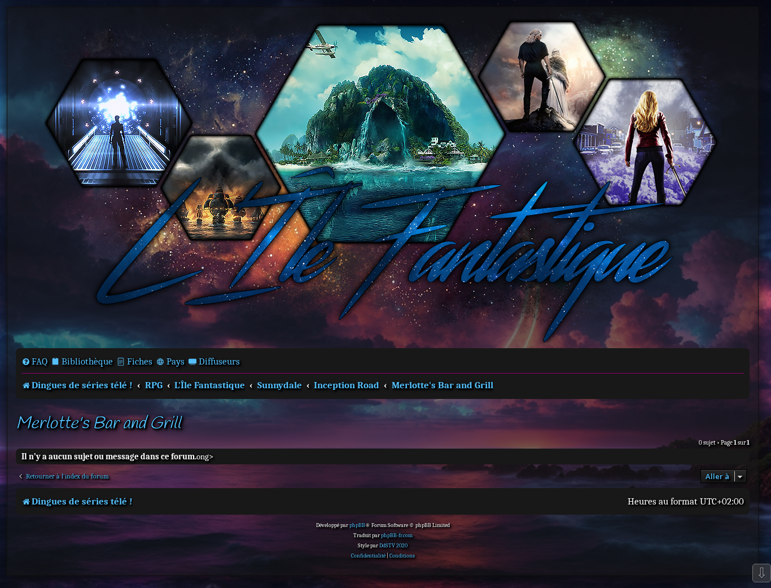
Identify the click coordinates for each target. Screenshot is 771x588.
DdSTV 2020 (393, 545)
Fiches (139, 361)
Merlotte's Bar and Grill (98, 424)
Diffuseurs (219, 361)
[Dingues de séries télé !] (382, 176)
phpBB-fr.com (397, 535)
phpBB (357, 525)
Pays (176, 361)
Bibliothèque (87, 361)
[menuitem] (34, 362)
